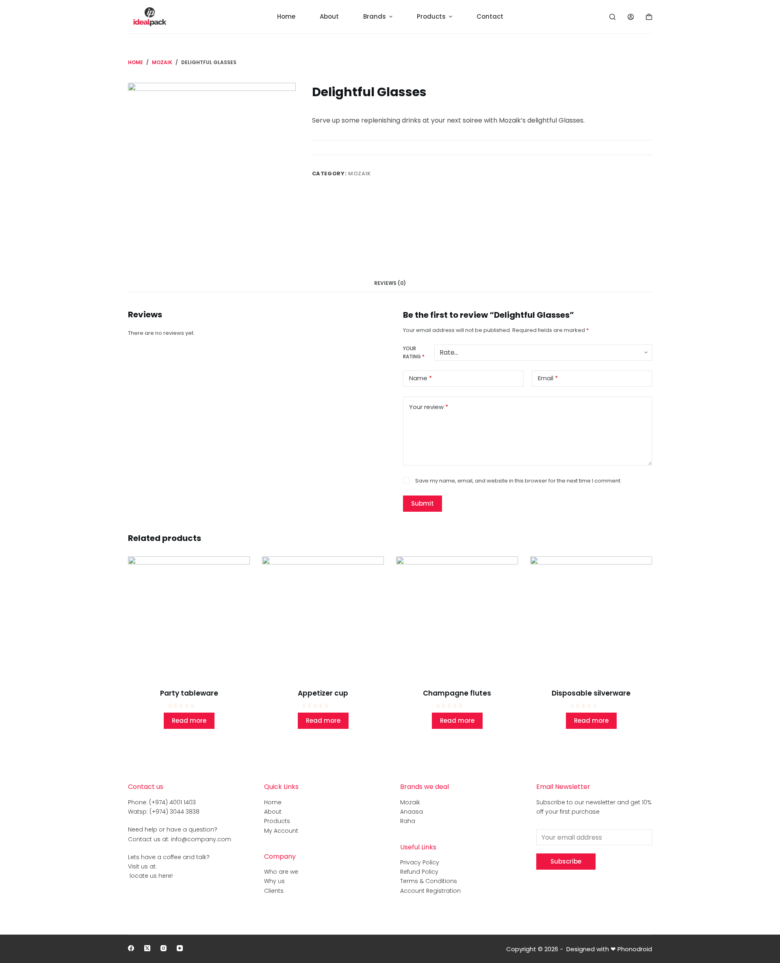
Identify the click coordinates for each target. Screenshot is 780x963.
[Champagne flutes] (457, 617)
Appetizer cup (323, 693)
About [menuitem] (329, 16)
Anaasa (411, 812)
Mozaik (359, 173)
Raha (407, 821)
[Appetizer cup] (323, 617)
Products (277, 821)
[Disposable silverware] (591, 617)
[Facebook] (131, 948)
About (273, 812)
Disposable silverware (591, 693)
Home (273, 802)
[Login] (631, 17)
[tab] (390, 283)
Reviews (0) (390, 283)
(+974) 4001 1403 (172, 802)
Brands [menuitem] (374, 16)
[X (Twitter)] (147, 948)
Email (548, 378)
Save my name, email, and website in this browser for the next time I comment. (518, 481)
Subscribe (565, 861)
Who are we (281, 872)
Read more (189, 720)
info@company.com (201, 839)
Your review (428, 407)
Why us (274, 881)
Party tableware (189, 693)
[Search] (612, 17)
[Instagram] (163, 948)
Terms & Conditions (428, 881)
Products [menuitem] (431, 16)
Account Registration (430, 891)
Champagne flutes (457, 693)
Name (420, 378)
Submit (422, 503)
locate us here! (150, 876)
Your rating (414, 352)
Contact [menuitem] (490, 16)
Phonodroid (635, 949)
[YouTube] (180, 948)
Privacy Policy (419, 862)
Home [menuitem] (286, 16)
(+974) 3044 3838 (174, 812)
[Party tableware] (189, 617)
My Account (281, 831)
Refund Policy (419, 872)
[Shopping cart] (649, 17)
